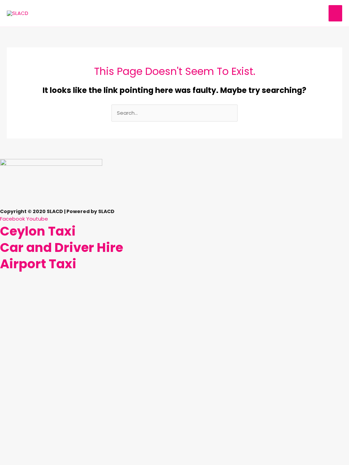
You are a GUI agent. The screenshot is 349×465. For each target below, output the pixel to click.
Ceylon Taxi (38, 231)
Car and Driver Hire (61, 247)
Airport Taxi (38, 264)
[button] (174, 205)
